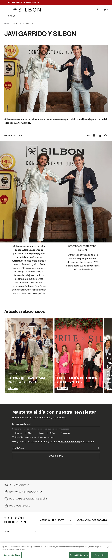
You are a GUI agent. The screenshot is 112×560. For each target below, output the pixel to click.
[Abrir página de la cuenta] (97, 9)
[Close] (108, 547)
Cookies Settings (12, 555)
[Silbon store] (27, 10)
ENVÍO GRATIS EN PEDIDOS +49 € (26, 492)
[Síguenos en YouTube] (88, 135)
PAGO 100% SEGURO (19, 506)
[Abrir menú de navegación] (6, 9)
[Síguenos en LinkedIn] (100, 135)
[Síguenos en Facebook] (5, 522)
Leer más (13, 388)
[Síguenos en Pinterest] (24, 522)
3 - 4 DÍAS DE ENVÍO (19, 485)
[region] (56, 551)
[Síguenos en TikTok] (21, 522)
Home (6, 24)
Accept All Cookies (79, 555)
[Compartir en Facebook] (105, 135)
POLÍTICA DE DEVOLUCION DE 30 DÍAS (28, 499)
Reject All (99, 555)
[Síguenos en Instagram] (94, 135)
